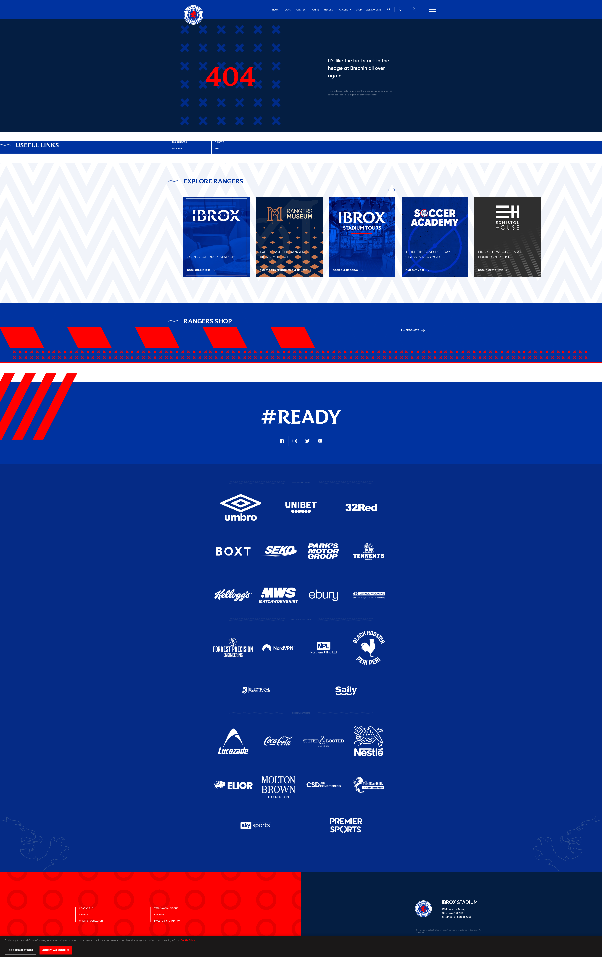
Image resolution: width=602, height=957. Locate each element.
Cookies (159, 915)
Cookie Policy (188, 940)
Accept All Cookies (55, 950)
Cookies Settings (20, 950)
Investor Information (167, 921)
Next (393, 189)
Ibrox (218, 148)
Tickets (314, 10)
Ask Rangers (373, 10)
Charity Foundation (91, 921)
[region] (301, 946)
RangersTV (344, 10)
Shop (359, 10)
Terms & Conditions (166, 908)
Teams (287, 10)
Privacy (83, 915)
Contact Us (86, 908)
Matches (301, 10)
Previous (389, 189)
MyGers (328, 10)
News (275, 10)
